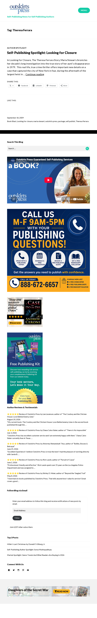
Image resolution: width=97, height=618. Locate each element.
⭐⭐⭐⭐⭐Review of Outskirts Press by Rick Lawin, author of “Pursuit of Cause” (41, 460)
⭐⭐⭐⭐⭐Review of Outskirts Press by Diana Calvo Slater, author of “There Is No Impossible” (46, 430)
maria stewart (39, 121)
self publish (70, 121)
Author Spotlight (16, 48)
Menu (84, 10)
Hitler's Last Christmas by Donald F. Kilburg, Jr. (26, 544)
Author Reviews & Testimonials (22, 407)
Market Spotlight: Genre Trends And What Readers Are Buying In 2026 (35, 555)
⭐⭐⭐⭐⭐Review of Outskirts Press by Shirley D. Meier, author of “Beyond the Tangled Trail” (46, 473)
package (61, 121)
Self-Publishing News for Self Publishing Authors (30, 16)
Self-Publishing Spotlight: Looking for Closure (42, 53)
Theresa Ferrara (82, 121)
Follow (17, 518)
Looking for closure (25, 121)
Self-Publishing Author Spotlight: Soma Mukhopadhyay (29, 549)
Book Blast (11, 121)
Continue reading (35, 74)
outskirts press (51, 121)
